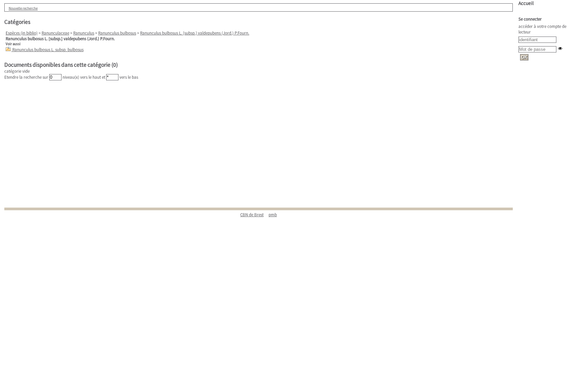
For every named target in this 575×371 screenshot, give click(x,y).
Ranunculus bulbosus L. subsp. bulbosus (48, 49)
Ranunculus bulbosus (117, 33)
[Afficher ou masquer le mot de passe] (560, 48)
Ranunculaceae (55, 33)
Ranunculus (83, 33)
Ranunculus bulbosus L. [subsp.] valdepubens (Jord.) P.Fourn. (194, 33)
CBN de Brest (252, 215)
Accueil (526, 3)
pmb (273, 215)
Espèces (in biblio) (22, 33)
